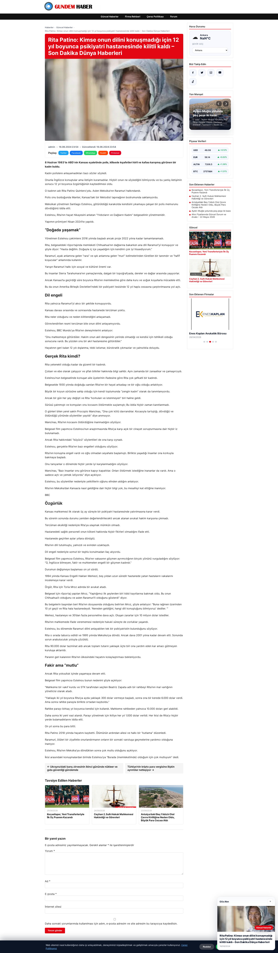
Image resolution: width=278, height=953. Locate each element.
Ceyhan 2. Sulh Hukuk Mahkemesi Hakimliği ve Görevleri (209, 197)
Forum (173, 16)
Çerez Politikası (155, 16)
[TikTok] (193, 81)
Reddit (103, 153)
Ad (47, 881)
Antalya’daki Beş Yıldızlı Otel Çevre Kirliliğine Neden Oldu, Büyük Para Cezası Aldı (209, 205)
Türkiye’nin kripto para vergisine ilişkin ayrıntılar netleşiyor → (151, 768)
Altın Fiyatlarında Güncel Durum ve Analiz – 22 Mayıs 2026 (209, 215)
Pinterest (115, 153)
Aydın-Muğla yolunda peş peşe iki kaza (211, 211)
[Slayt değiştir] (204, 342)
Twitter (63, 153)
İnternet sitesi (53, 906)
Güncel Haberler (110, 16)
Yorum (50, 850)
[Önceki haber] (219, 103)
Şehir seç (198, 44)
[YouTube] (220, 72)
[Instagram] (211, 72)
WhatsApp (90, 153)
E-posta (51, 894)
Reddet (207, 946)
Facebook (76, 153)
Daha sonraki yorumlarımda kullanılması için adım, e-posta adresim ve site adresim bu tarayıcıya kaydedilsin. (111, 923)
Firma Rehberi (132, 16)
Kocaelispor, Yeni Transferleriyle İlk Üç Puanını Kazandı (211, 191)
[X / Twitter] (202, 72)
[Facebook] (193, 72)
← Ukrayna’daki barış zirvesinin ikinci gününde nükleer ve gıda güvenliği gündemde (82, 768)
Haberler (49, 27)
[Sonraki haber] (225, 103)
